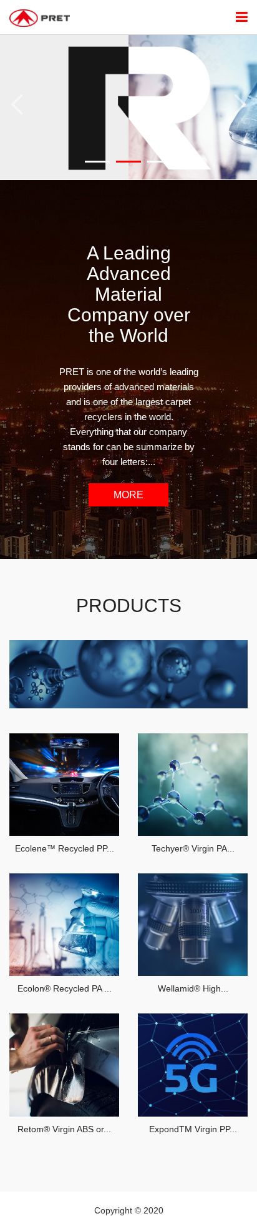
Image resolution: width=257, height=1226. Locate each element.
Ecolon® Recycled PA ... (64, 988)
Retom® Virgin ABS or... (64, 1129)
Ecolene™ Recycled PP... (64, 848)
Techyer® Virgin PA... (193, 848)
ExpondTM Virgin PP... (193, 1129)
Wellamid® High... (193, 988)
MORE (128, 495)
